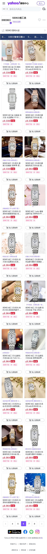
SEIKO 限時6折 (13, 30)
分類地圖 (32, 550)
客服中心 (13, 544)
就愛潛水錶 (36, 36)
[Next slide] (21, 51)
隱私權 (23, 550)
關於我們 (23, 544)
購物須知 (32, 544)
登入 (41, 3)
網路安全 (15, 550)
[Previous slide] (3, 51)
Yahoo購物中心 (18, 3)
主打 (4, 36)
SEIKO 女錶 (30, 36)
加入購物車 (13, 83)
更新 (40, 538)
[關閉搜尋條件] (7, 9)
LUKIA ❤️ (43, 36)
